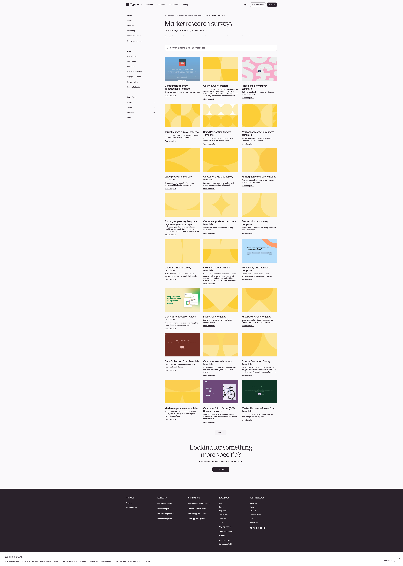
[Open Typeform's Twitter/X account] (254, 528)
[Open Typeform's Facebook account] (251, 528)
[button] (151, 4)
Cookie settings (389, 560)
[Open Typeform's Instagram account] (257, 528)
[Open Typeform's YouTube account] (261, 528)
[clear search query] (272, 48)
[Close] (399, 558)
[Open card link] (182, 77)
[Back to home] (134, 4)
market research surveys (180, 36)
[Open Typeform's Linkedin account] (264, 528)
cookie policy (147, 561)
